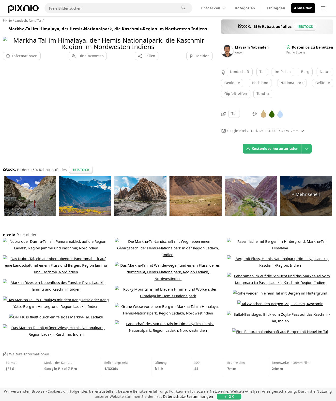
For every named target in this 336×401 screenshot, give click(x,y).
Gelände (322, 82)
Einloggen (276, 8)
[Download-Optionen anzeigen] (307, 149)
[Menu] (323, 8)
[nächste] (207, 37)
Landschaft (239, 71)
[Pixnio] (23, 10)
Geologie (232, 82)
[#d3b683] (263, 113)
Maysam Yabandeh (252, 47)
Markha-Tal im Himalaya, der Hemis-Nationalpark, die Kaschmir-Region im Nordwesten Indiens (107, 29)
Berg (305, 71)
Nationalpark (291, 82)
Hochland (260, 82)
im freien (283, 71)
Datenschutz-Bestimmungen (188, 396)
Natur (325, 71)
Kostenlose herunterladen (275, 148)
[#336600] (272, 113)
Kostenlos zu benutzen (312, 47)
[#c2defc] (280, 113)
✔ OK (229, 396)
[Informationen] (302, 131)
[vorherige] (8, 37)
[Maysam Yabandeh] (227, 55)
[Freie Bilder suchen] (183, 8)
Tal (262, 71)
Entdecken (210, 8)
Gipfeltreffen (235, 93)
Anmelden (303, 8)
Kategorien (245, 8)
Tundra (263, 93)
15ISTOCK (81, 169)
